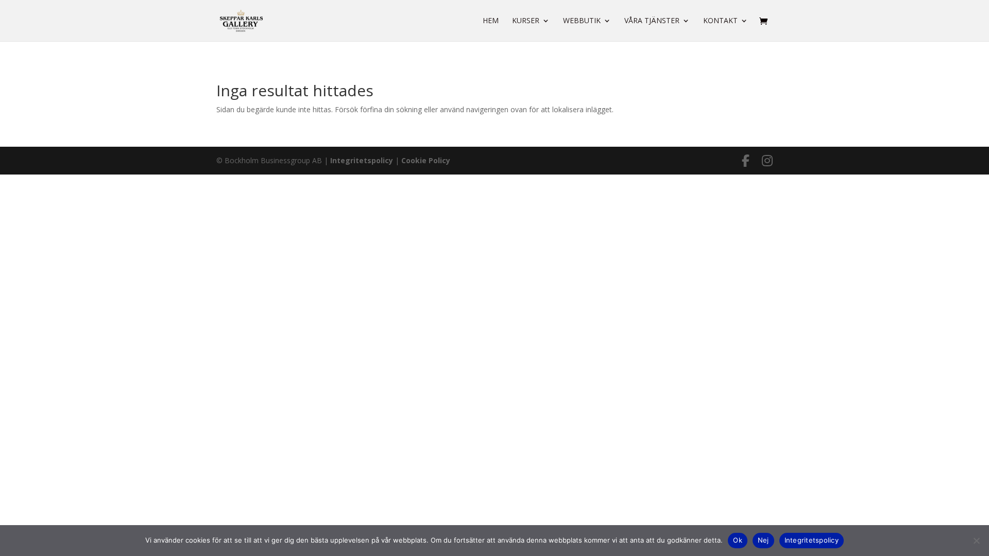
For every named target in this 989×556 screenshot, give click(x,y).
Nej (763, 540)
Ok (737, 540)
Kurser (525, 21)
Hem (491, 21)
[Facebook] (745, 160)
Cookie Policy (425, 160)
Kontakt (720, 21)
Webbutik (582, 21)
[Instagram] (767, 160)
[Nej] (976, 540)
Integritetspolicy (361, 160)
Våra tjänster (651, 21)
